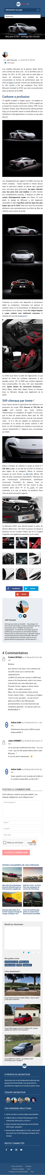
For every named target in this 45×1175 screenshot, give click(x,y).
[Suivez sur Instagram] (33, 952)
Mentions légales (18, 1169)
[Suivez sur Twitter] (28, 952)
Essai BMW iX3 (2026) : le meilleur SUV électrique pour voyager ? (19, 1059)
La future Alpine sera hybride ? (28, 1114)
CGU (28, 1169)
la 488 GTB (28, 474)
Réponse (37, 714)
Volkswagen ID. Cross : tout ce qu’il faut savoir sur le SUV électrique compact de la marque (23, 1133)
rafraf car (9, 1114)
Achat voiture (10, 965)
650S (11, 83)
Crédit (19, 965)
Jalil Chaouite (11, 60)
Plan (32, 1172)
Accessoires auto (11, 962)
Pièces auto (24, 962)
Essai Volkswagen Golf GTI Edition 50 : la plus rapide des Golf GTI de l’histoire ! (21, 1029)
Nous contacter (16, 1166)
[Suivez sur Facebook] (24, 952)
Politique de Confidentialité (18, 1172)
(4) (34, 60)
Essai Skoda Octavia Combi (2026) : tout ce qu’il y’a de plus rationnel (22, 998)
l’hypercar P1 (22, 316)
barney (8, 1130)
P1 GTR (30, 488)
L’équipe (28, 1166)
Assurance (27, 965)
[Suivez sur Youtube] (38, 952)
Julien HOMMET (15, 741)
